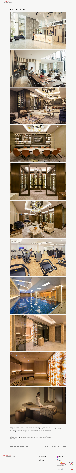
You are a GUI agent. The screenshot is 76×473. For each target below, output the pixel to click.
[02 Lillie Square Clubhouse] (38, 68)
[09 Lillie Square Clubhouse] (38, 333)
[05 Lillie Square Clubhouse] (38, 181)
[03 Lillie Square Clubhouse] (38, 106)
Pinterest (59, 460)
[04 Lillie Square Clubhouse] (38, 143)
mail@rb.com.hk (41, 461)
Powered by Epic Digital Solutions (44, 466)
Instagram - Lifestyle (61, 456)
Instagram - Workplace (61, 457)
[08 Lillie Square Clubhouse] (38, 295)
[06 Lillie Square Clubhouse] (38, 219)
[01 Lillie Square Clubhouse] (38, 30)
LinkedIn (59, 459)
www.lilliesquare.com (13, 438)
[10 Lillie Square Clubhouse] (38, 369)
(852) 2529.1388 (41, 460)
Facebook (59, 455)
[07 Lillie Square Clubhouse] (38, 257)
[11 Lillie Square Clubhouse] (38, 405)
